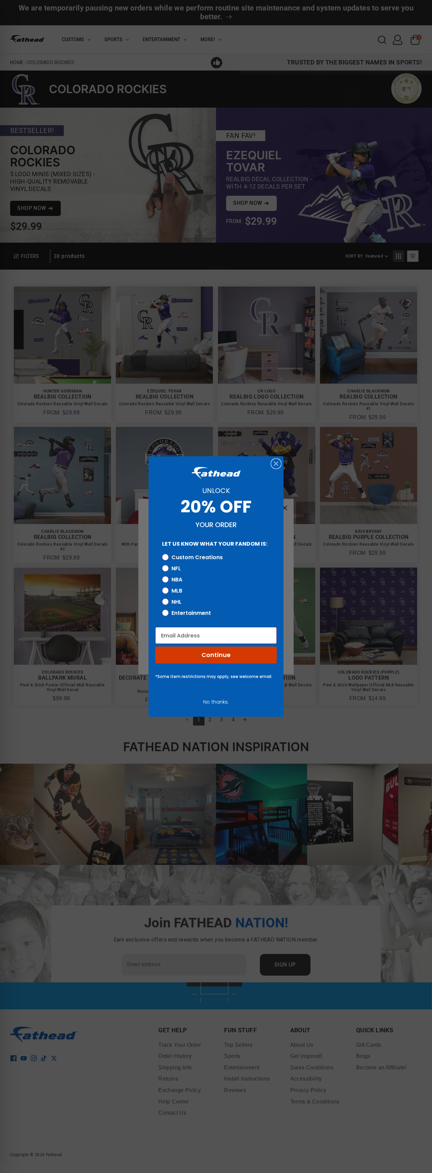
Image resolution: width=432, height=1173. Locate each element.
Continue (216, 655)
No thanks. (216, 701)
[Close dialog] (276, 463)
